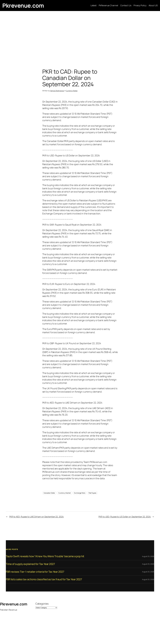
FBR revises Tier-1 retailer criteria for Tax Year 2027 (35, 571)
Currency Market (64, 493)
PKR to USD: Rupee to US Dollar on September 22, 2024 (125, 516)
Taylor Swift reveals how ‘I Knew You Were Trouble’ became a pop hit (45, 556)
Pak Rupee (92, 493)
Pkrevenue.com (23, 5)
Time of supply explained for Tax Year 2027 (30, 564)
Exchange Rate (79, 493)
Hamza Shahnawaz (57, 91)
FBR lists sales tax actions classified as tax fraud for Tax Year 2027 (44, 579)
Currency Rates (71, 91)
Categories (41, 603)
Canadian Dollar (49, 493)
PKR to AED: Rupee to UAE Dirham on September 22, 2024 (36, 516)
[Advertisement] (80, 35)
